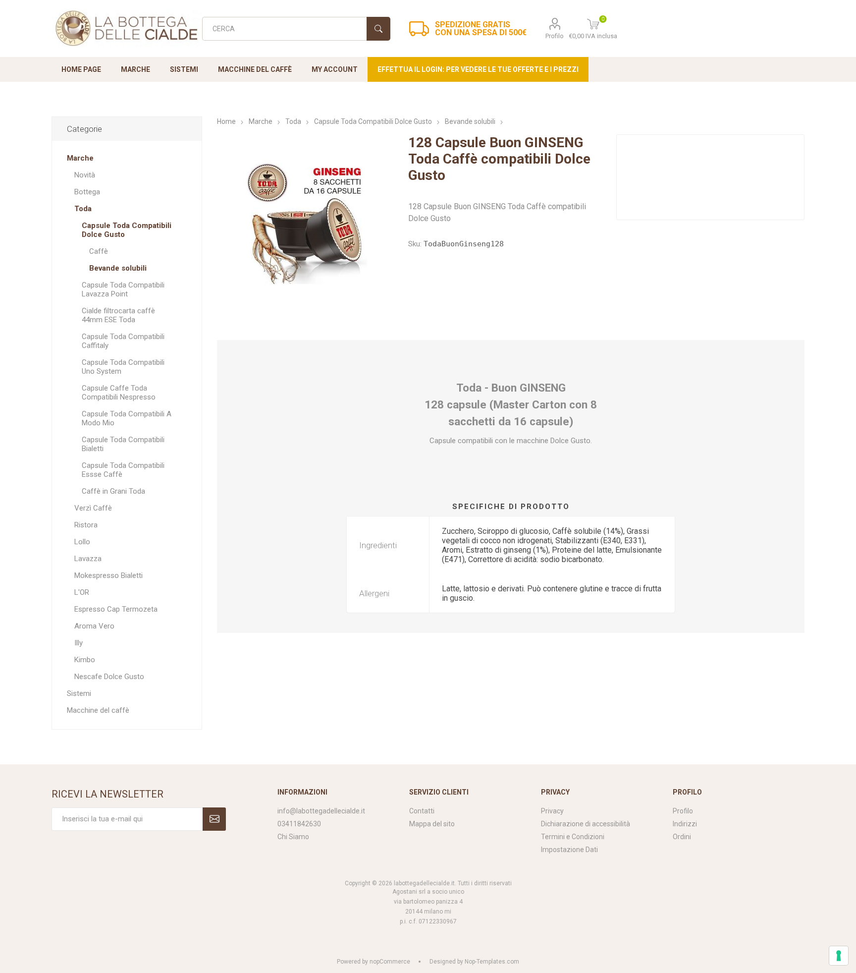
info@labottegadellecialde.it (321, 811)
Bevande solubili (118, 268)
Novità (84, 175)
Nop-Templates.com (492, 961)
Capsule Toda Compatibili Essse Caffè (123, 470)
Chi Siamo (293, 837)
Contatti (421, 811)
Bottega (87, 191)
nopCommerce (390, 961)
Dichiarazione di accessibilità (585, 824)
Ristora (86, 524)
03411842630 (299, 824)
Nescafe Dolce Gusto (109, 676)
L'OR (81, 592)
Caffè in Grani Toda (113, 491)
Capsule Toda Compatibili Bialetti (123, 444)
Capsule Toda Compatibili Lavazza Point (123, 289)
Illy (78, 642)
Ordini (682, 837)
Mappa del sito (432, 824)
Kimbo (84, 659)
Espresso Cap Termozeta (116, 609)
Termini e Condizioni (572, 837)
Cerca (378, 29)
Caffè (98, 251)
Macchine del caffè (98, 710)
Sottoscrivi (214, 819)
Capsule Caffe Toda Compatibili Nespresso (119, 392)
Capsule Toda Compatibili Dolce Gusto (126, 230)
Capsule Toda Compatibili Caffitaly (123, 341)
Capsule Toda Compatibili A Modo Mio (126, 418)
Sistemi (79, 693)
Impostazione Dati (569, 850)
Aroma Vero (94, 626)
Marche (80, 158)
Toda (83, 208)
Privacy (552, 811)
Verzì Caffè (93, 508)
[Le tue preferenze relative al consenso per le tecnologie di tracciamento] (838, 955)
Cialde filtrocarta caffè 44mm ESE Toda (118, 315)
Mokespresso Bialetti (108, 575)
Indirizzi (685, 824)
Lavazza (88, 558)
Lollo (82, 541)
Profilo (554, 36)
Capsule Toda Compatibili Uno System (123, 367)
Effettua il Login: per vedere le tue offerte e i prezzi (478, 69)
